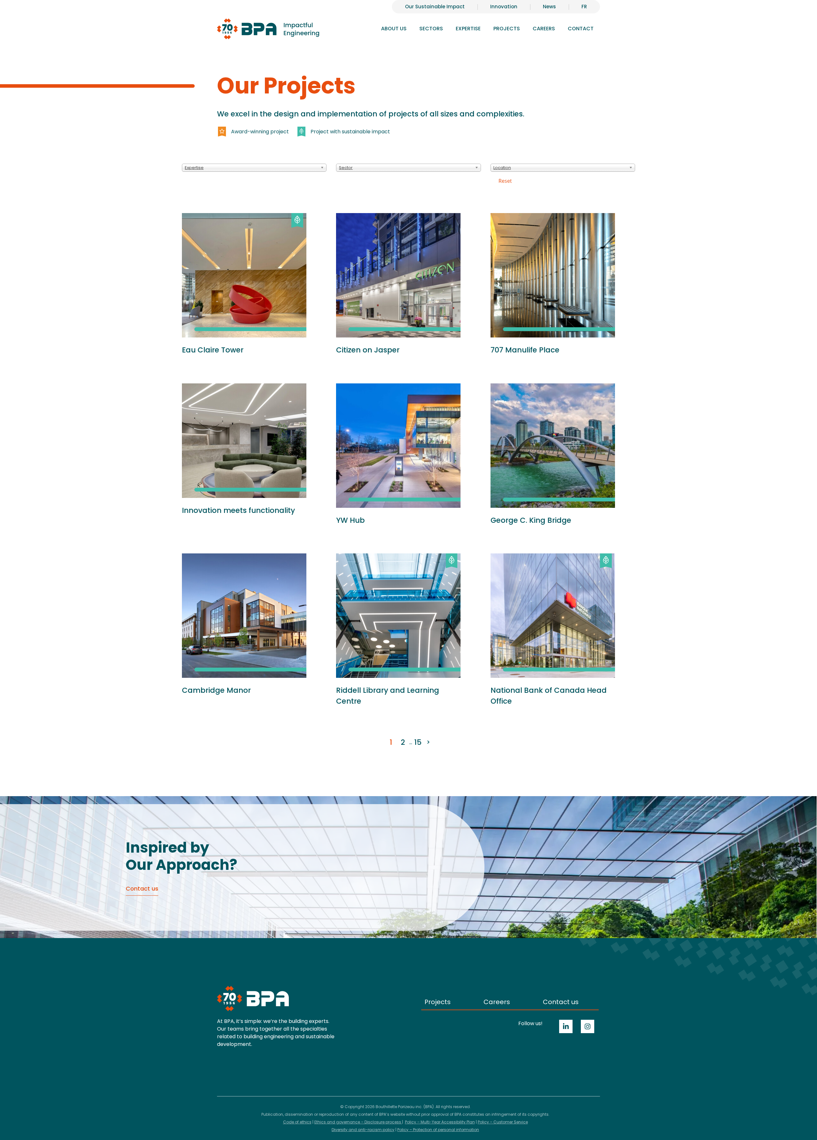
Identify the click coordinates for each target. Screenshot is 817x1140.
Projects (506, 28)
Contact (581, 28)
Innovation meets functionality (238, 510)
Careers (496, 1001)
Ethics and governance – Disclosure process (358, 1122)
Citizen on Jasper (368, 350)
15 (418, 742)
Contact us (561, 1001)
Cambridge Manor (216, 690)
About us (394, 28)
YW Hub (350, 520)
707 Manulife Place (525, 350)
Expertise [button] (468, 28)
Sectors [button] (431, 28)
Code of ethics (297, 1122)
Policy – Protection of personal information (438, 1129)
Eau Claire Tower (213, 350)
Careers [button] (544, 28)
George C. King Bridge (531, 520)
